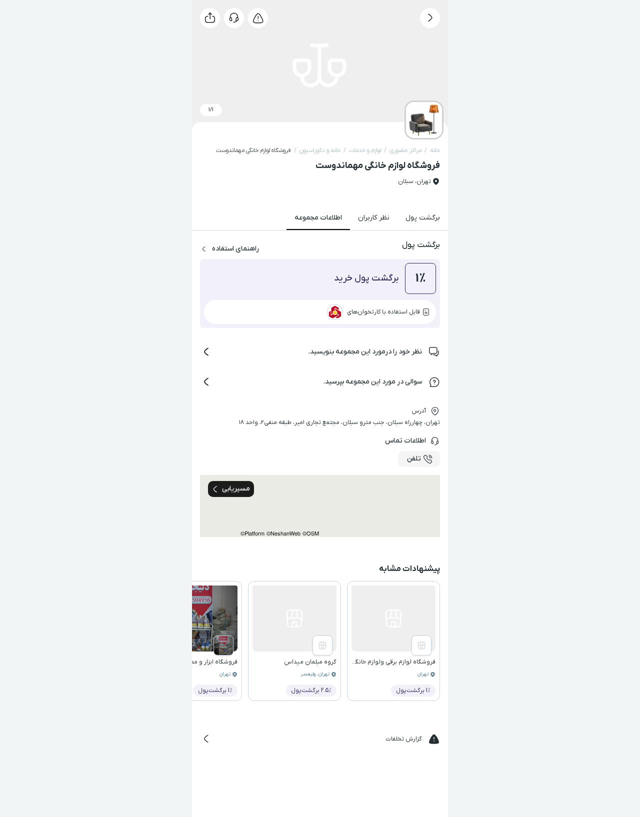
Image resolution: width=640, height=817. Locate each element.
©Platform (252, 533)
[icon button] (430, 18)
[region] (320, 506)
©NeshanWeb (283, 533)
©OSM (310, 533)
